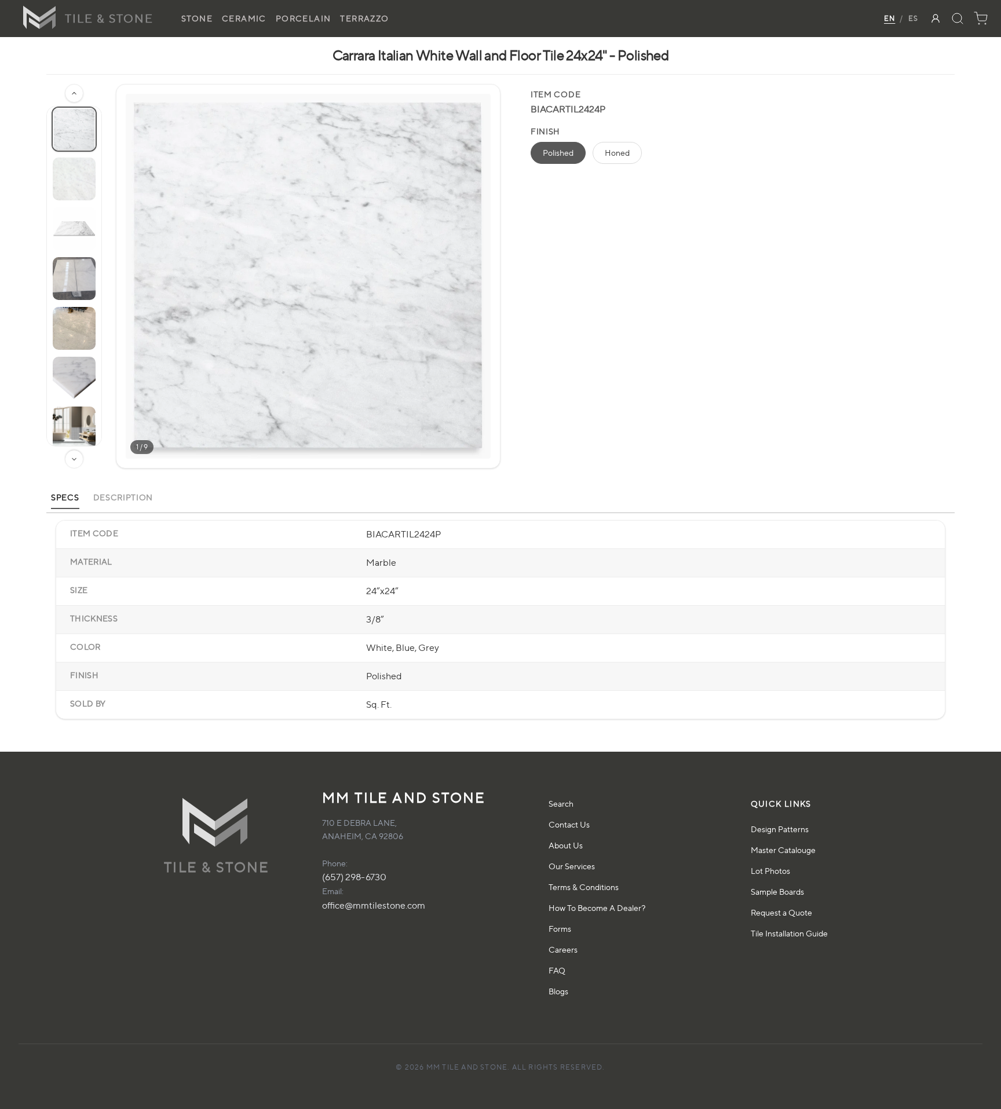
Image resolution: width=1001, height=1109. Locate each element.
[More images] (74, 459)
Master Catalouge (783, 850)
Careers (563, 949)
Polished (558, 153)
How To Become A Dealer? (597, 908)
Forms (560, 929)
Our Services (572, 866)
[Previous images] (74, 93)
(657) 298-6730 (354, 877)
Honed (617, 153)
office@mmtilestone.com (373, 905)
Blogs (558, 991)
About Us (566, 845)
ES (913, 18)
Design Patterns (780, 829)
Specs (65, 497)
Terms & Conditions (584, 887)
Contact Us (569, 824)
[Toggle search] (958, 18)
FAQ (557, 970)
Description (123, 497)
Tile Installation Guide (789, 933)
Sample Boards (777, 891)
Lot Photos (770, 871)
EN (889, 18)
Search (561, 803)
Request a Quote (781, 912)
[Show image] (74, 129)
